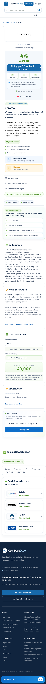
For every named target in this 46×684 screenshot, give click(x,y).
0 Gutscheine (18, 48)
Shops (13, 22)
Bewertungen (28, 202)
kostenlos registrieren (24, 599)
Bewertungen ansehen (13, 404)
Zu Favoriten (25, 96)
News (5, 646)
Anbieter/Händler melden (17, 183)
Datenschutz (7, 653)
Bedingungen (12, 202)
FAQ (4, 661)
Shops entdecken (24, 593)
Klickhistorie (7, 631)
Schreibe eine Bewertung (13, 461)
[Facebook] (26, 629)
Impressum (7, 643)
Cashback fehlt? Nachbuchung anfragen (25, 194)
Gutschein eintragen (16, 189)
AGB (4, 650)
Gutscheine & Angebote (11, 621)
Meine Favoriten (8, 628)
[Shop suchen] (39, 10)
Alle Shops (6, 617)
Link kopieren (24, 430)
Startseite (6, 22)
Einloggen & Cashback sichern (23, 68)
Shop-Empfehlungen (10, 624)
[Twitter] (32, 629)
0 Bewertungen (29, 48)
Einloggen (38, 4)
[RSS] (37, 629)
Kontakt (5, 657)
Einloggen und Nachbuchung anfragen (19, 324)
